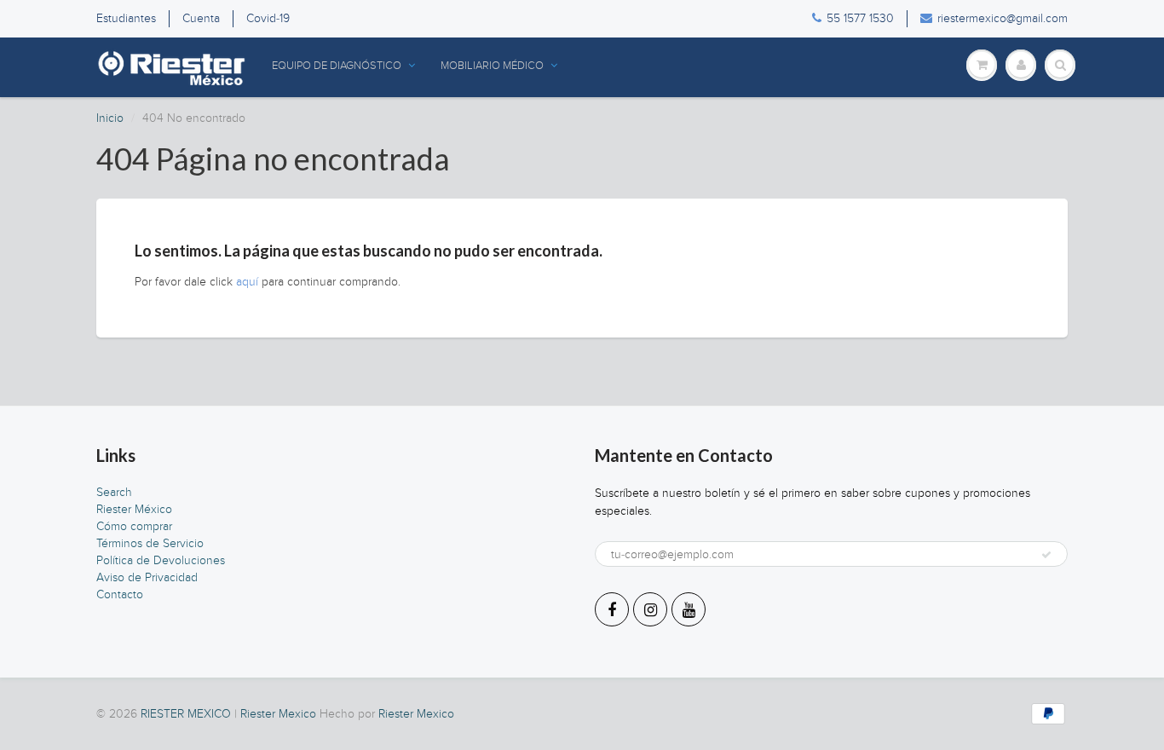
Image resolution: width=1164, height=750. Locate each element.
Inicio (110, 118)
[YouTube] (688, 609)
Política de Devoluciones (160, 560)
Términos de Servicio (150, 543)
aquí (247, 281)
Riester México (134, 509)
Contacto (119, 594)
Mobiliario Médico (492, 65)
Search (114, 492)
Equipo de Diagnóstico (336, 65)
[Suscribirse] (1046, 554)
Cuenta (201, 18)
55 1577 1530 (860, 18)
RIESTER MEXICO (186, 714)
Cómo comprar (134, 526)
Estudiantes (126, 18)
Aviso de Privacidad (147, 577)
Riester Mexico (278, 714)
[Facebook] (612, 609)
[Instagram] (650, 609)
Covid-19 (268, 18)
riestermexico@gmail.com (1002, 18)
